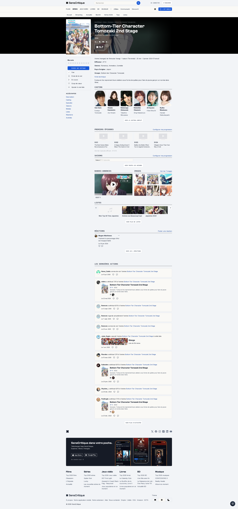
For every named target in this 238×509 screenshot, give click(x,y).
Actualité (69, 484)
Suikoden (104, 365)
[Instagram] (160, 432)
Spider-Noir (88, 478)
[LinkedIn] (167, 432)
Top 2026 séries (89, 475)
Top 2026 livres (125, 475)
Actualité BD (141, 486)
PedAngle (104, 399)
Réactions (100, 231)
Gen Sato (98, 108)
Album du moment (161, 484)
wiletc (103, 282)
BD (138, 471)
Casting (98, 87)
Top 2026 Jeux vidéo (109, 475)
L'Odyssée (69, 481)
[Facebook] (156, 432)
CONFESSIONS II (161, 478)
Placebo (104, 354)
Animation (112, 66)
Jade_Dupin (105, 336)
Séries (105, 22)
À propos (69, 500)
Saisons (98, 155)
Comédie (120, 66)
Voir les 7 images (166, 171)
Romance (110, 22)
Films (68, 471)
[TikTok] (163, 432)
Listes (98, 202)
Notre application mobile (82, 500)
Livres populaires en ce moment (128, 488)
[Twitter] (152, 432)
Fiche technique (100, 77)
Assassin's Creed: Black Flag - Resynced (110, 482)
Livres (123, 471)
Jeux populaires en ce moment (110, 488)
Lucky (86, 481)
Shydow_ (104, 389)
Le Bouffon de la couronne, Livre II (126, 482)
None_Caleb (105, 271)
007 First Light (107, 478)
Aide (106, 500)
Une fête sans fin (143, 478)
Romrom (104, 305)
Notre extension (98, 500)
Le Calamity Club (125, 478)
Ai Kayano (150, 108)
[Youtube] (171, 432)
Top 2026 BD (142, 475)
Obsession (69, 478)
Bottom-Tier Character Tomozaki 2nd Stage (125, 22)
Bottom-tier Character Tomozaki (112, 73)
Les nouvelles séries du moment (92, 485)
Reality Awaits (160, 481)
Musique (159, 471)
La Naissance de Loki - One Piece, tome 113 (145, 482)
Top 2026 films (71, 475)
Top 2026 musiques (162, 475)
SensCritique (98, 22)
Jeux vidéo (107, 471)
